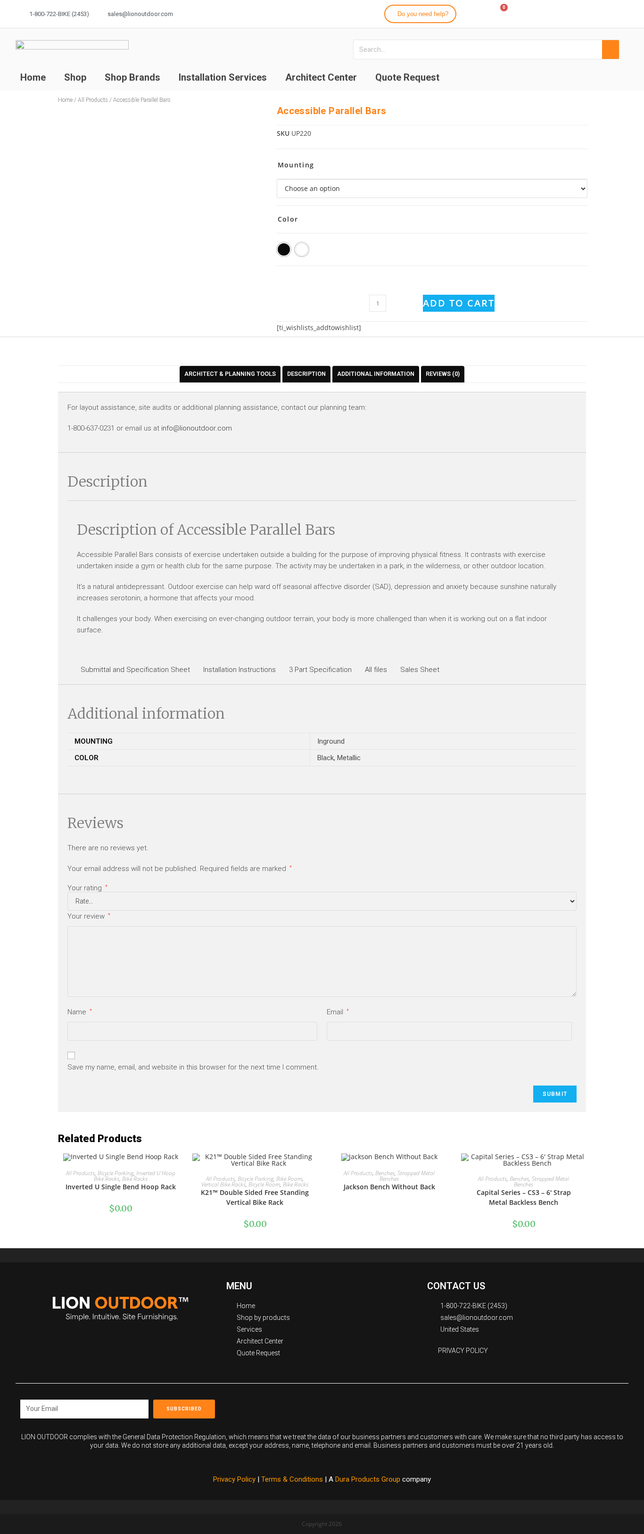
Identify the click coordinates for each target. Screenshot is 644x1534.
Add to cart (459, 303)
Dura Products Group (367, 1479)
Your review (88, 916)
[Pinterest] (477, 1406)
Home (33, 77)
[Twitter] (602, 12)
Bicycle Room (264, 1184)
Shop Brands (132, 77)
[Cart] (499, 13)
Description (306, 373)
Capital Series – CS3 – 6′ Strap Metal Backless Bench (524, 1197)
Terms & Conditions (293, 1479)
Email (338, 1012)
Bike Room (289, 1179)
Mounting (296, 164)
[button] (420, 14)
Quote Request (407, 77)
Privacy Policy (234, 1479)
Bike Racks (135, 1179)
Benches (385, 1173)
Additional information (375, 373)
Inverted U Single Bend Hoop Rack (121, 1186)
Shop (75, 77)
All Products (93, 100)
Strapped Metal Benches (407, 1176)
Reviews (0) (443, 373)
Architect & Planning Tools (230, 373)
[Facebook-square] (435, 1406)
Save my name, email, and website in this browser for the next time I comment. (193, 1067)
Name (79, 1012)
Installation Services (223, 77)
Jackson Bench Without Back (389, 1186)
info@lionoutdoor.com (196, 428)
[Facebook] (568, 12)
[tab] (230, 374)
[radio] (284, 249)
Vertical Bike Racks (223, 1184)
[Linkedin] (619, 12)
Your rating (87, 888)
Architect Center (321, 77)
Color (288, 219)
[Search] (610, 49)
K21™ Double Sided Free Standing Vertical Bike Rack (255, 1197)
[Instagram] (585, 12)
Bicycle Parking (115, 1173)
